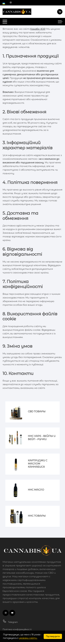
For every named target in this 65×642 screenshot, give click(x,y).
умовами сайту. (28, 638)
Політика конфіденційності (17, 629)
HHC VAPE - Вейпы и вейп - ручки (41, 438)
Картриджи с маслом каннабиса (37, 463)
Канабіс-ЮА (37, 28)
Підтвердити (53, 636)
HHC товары (37, 515)
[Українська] (4, 2)
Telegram (12, 622)
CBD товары (37, 411)
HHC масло (36, 489)
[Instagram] (11, 2)
